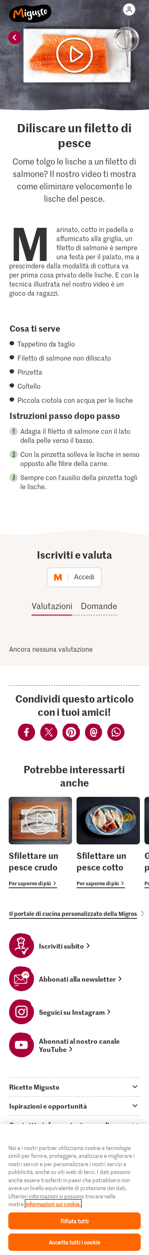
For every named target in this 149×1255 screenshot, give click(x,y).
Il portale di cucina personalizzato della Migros (73, 913)
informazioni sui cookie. (53, 1204)
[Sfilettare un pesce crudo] (40, 842)
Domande (99, 605)
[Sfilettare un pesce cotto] (108, 842)
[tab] (74, 1086)
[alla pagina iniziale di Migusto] (30, 9)
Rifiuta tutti (74, 1221)
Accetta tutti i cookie (74, 1242)
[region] (74, 1189)
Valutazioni (51, 605)
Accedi (84, 577)
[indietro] (15, 37)
